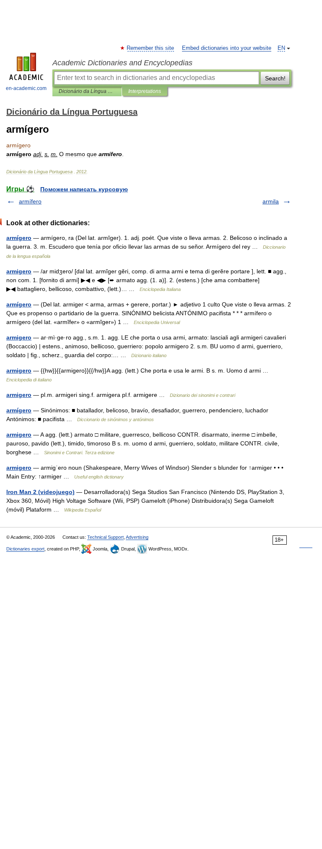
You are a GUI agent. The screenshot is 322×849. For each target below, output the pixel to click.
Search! (275, 78)
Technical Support (105, 537)
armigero (18, 271)
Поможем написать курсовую (84, 189)
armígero (18, 237)
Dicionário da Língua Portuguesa (87, 91)
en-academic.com (26, 88)
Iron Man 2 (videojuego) (40, 492)
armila (270, 201)
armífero (30, 201)
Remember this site (150, 48)
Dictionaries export (25, 548)
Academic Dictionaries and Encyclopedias (122, 63)
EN (281, 48)
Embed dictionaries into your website (226, 48)
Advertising (137, 537)
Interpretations (144, 91)
